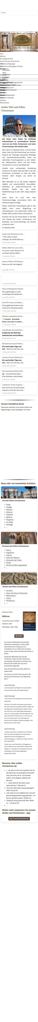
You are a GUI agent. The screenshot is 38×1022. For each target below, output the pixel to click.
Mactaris (9, 510)
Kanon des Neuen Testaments (17, 593)
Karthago (9, 525)
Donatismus (10, 601)
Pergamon (10, 520)
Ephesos (9, 517)
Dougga (9, 507)
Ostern (8, 598)
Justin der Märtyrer (13, 558)
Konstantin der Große (14, 560)
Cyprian (9, 555)
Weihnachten (11, 596)
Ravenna (9, 512)
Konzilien (9, 591)
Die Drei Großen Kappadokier (16, 565)
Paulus (8, 563)
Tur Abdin (9, 522)
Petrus (8, 550)
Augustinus (10, 553)
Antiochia (9, 515)
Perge (8, 505)
